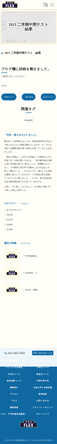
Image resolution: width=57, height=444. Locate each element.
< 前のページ (8, 97)
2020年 (10, 224)
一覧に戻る (28, 97)
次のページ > (48, 97)
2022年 (10, 214)
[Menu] (52, 4)
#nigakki (28, 120)
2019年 (10, 229)
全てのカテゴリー (14, 209)
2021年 (4, 85)
